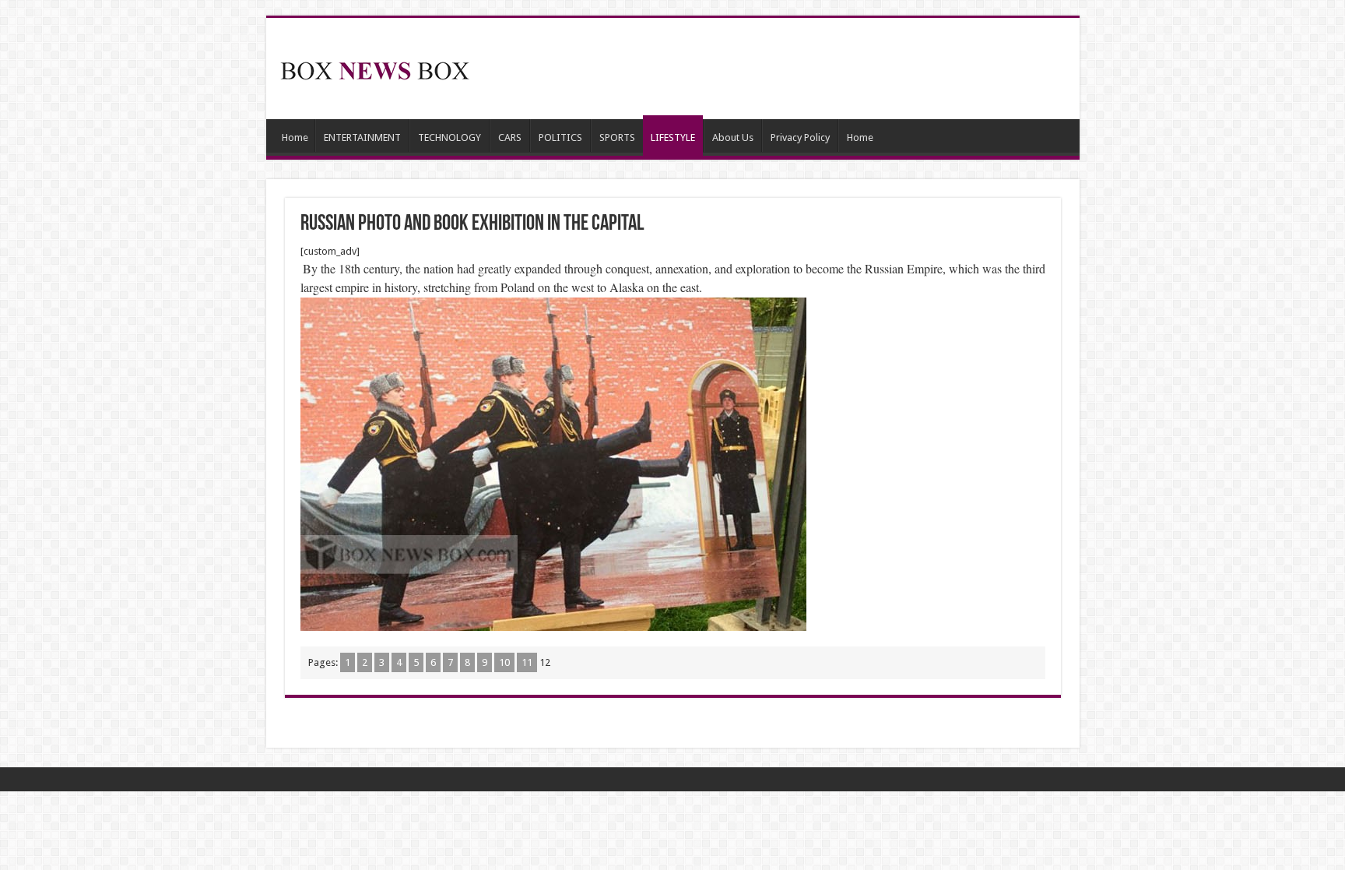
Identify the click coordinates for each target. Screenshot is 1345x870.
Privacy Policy (800, 137)
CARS (509, 137)
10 (504, 662)
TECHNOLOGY (449, 137)
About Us (732, 137)
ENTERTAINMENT (362, 137)
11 (526, 662)
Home (295, 137)
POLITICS (560, 137)
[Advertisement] (784, 68)
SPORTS (617, 137)
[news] (375, 67)
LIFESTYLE (673, 137)
